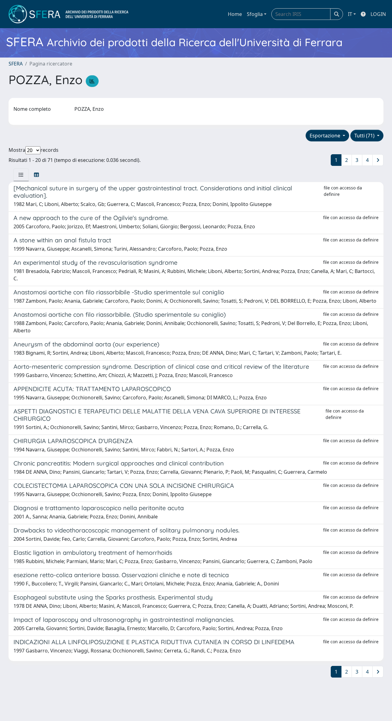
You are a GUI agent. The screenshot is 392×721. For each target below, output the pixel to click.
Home (235, 14)
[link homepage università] (68, 14)
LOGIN (378, 14)
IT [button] (350, 14)
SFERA (16, 63)
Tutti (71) (365, 135)
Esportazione (325, 135)
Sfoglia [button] (255, 14)
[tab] (21, 174)
